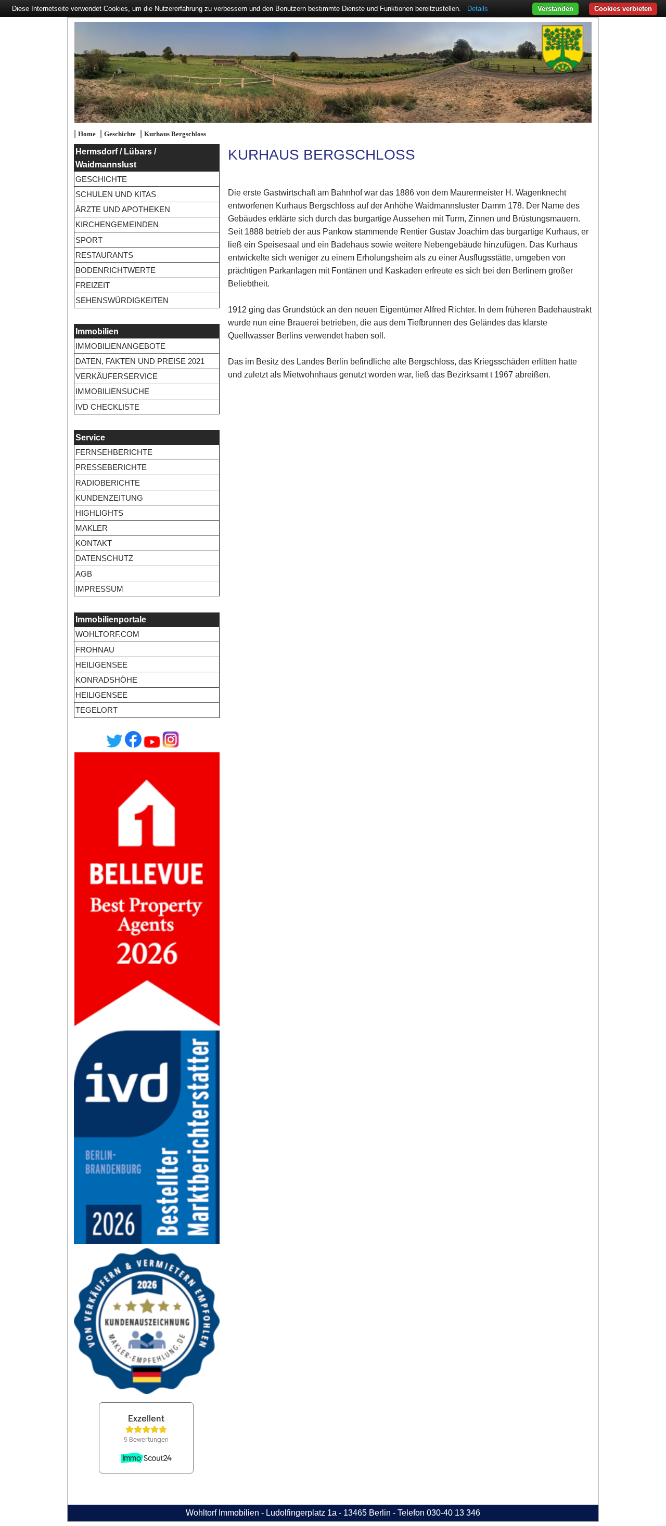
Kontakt (93, 543)
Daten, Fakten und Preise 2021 (139, 361)
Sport (89, 239)
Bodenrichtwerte (115, 270)
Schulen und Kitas (115, 194)
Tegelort (96, 710)
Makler (91, 528)
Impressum (99, 588)
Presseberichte (111, 467)
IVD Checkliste (107, 406)
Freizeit (92, 285)
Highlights (99, 512)
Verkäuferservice (116, 376)
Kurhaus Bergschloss (175, 134)
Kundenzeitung (109, 497)
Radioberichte (107, 482)
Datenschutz (104, 558)
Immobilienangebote (120, 346)
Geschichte (120, 134)
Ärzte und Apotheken (122, 209)
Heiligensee (101, 664)
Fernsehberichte (113, 452)
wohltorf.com (107, 634)
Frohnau (94, 649)
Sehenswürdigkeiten (122, 300)
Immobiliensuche (112, 391)
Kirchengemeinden (117, 224)
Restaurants (104, 255)
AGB (83, 573)
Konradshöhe (106, 679)
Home (87, 134)
